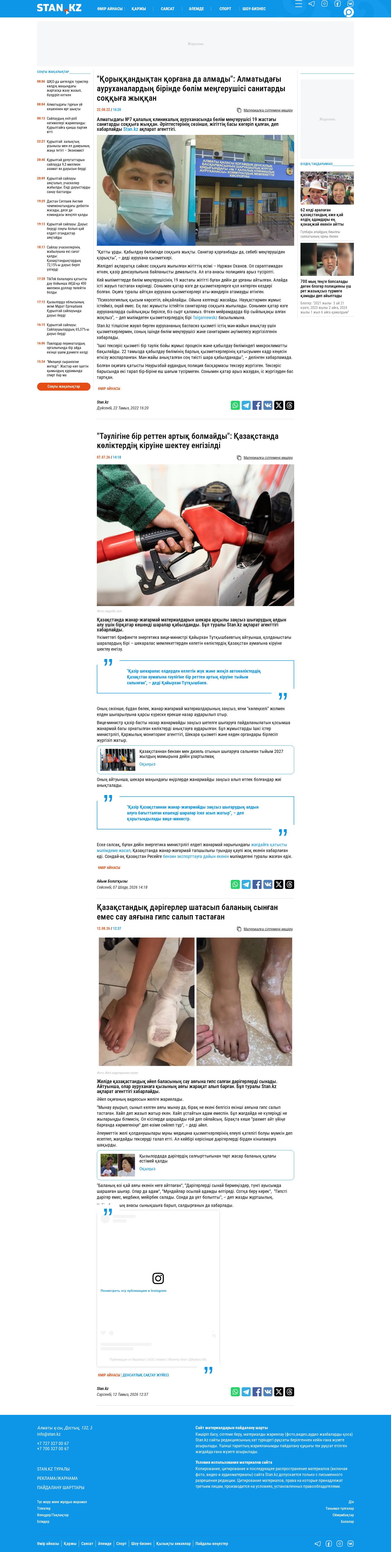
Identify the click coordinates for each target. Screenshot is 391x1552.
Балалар (347, 1522)
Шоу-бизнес (254, 9)
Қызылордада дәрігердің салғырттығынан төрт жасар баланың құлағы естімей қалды (207, 1158)
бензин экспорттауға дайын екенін (196, 856)
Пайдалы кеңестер (212, 1543)
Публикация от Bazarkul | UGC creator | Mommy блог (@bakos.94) (158, 1359)
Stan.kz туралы (53, 1469)
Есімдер (43, 1522)
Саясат (167, 9)
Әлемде (196, 9)
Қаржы (139, 9)
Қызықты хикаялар (173, 1543)
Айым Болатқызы (112, 881)
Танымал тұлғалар (340, 1509)
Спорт (225, 9)
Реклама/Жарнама (57, 1478)
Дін (351, 1502)
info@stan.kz (49, 1434)
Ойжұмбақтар (343, 1515)
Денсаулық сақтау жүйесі (146, 1375)
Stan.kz (130, 129)
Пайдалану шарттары (60, 1487)
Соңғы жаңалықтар (64, 386)
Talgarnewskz (205, 317)
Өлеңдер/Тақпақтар (53, 1515)
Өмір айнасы (110, 9)
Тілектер (43, 1509)
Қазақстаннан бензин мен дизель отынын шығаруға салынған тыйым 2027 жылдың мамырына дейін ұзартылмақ (211, 754)
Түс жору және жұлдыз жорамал (62, 1502)
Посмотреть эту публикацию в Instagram (133, 1290)
